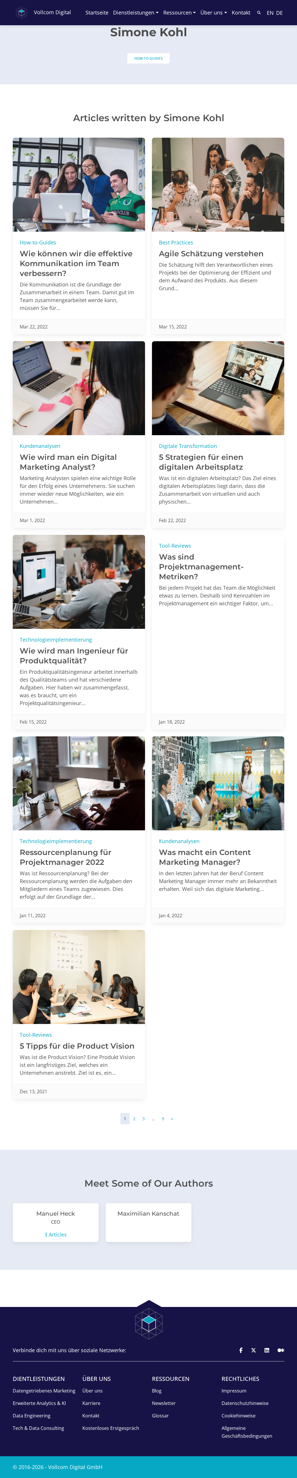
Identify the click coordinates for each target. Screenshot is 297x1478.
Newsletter (164, 1403)
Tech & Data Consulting (38, 1428)
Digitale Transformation (188, 445)
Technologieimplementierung (56, 639)
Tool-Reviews (175, 545)
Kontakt (241, 12)
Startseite (97, 12)
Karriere (91, 1403)
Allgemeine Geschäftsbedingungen (247, 1432)
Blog (157, 1391)
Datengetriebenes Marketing (44, 1391)
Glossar (160, 1415)
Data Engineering (31, 1415)
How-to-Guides (148, 58)
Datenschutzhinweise (245, 1403)
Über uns (92, 1391)
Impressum (234, 1391)
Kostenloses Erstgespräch (110, 1428)
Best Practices (176, 242)
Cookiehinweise (239, 1415)
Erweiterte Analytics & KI (39, 1403)
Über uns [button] (211, 12)
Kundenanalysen (40, 445)
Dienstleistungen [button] (133, 12)
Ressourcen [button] (177, 12)
